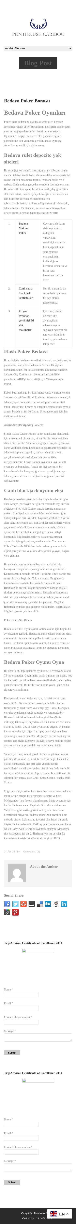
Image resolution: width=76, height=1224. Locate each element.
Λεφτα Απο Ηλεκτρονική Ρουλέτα (23, 425)
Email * (8, 1003)
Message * (10, 1031)
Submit (12, 1052)
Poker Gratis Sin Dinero (18, 620)
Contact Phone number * (18, 1017)
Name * (8, 989)
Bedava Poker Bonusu (27, 100)
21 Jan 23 (9, 851)
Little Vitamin (44, 1218)
